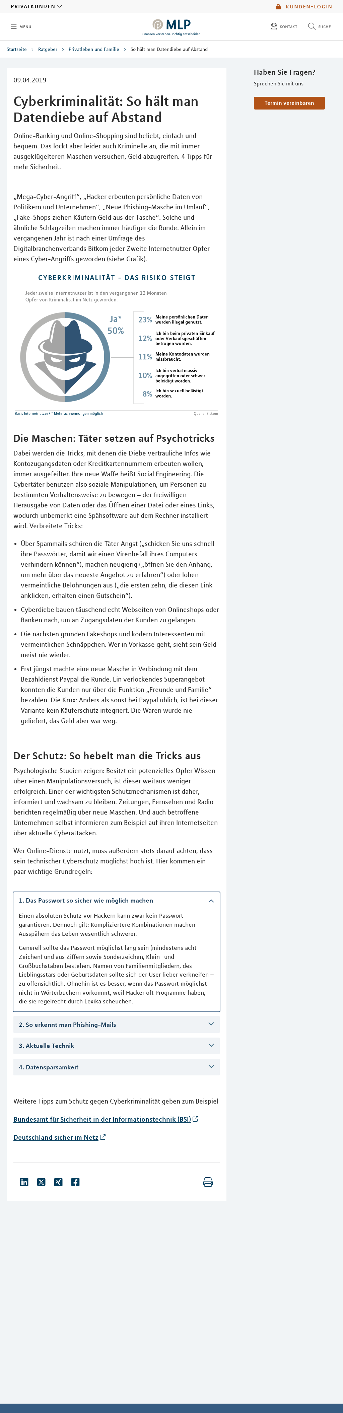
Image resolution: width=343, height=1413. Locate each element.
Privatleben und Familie (94, 49)
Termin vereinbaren (289, 102)
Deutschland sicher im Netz (55, 1137)
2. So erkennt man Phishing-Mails (67, 1024)
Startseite (17, 49)
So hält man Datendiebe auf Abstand (169, 49)
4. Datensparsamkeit (48, 1067)
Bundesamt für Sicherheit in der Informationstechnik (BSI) (102, 1119)
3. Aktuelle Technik (46, 1045)
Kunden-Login (308, 6)
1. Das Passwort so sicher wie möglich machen (86, 900)
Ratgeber (47, 49)
